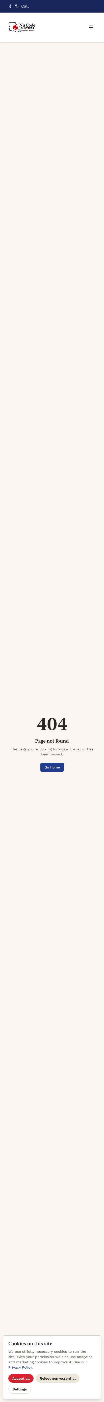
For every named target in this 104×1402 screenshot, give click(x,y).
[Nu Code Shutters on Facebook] (10, 6)
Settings (20, 1389)
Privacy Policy (20, 1367)
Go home (52, 767)
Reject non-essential (57, 1378)
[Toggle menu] (91, 27)
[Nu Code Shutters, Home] (22, 27)
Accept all (21, 1378)
